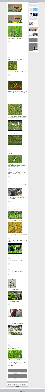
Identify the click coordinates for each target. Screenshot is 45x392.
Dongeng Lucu (25, 0)
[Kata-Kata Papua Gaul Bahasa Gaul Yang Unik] (35, 14)
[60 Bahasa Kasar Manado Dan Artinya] (31, 18)
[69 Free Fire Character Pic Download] (35, 18)
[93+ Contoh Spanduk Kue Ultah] (31, 40)
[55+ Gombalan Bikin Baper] (35, 40)
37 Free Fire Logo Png (35, 6)
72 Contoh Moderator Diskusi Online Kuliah (24, 372)
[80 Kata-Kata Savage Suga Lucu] (11, 370)
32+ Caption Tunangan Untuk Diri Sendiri (35, 32)
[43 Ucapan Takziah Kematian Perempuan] (17, 376)
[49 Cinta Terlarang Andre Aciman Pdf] (31, 30)
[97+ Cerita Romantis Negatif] (35, 48)
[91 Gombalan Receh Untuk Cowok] (31, 45)
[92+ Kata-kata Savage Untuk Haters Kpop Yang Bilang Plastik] (31, 14)
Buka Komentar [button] (17, 386)
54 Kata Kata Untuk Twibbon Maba (11, 378)
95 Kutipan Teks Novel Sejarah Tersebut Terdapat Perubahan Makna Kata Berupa (17, 373)
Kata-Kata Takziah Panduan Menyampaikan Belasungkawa (31, 26)
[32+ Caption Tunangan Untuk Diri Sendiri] (35, 30)
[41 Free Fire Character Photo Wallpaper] (31, 9)
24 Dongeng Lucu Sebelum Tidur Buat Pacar (35, 11)
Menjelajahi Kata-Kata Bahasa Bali (35, 25)
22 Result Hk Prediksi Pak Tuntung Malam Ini (31, 36)
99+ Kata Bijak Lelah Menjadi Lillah (35, 36)
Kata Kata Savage (30, 0)
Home (22, 0)
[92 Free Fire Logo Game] (31, 5)
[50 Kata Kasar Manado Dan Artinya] (24, 376)
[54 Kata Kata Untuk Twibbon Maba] (11, 376)
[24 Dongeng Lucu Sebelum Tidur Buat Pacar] (35, 9)
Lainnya (34, 0)
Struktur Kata (9, 0)
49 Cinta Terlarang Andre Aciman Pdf (31, 31)
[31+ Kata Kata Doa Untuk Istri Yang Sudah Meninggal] (31, 49)
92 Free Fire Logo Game (30, 6)
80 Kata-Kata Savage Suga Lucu (10, 372)
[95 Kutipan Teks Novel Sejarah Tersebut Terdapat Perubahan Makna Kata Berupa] (17, 370)
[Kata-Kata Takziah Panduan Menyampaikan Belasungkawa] (31, 23)
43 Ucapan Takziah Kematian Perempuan (17, 378)
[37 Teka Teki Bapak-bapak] (35, 45)
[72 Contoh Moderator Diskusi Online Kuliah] (24, 370)
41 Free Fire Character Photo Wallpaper (30, 11)
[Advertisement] (17, 50)
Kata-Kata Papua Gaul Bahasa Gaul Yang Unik (35, 17)
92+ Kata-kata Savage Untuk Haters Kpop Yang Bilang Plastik (31, 16)
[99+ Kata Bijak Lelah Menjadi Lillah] (35, 34)
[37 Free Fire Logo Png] (35, 5)
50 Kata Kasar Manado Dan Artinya (24, 378)
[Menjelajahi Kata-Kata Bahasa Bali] (35, 23)
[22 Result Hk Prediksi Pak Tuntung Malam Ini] (31, 34)
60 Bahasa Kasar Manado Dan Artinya (31, 20)
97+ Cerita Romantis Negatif (35, 50)
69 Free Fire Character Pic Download (34, 20)
